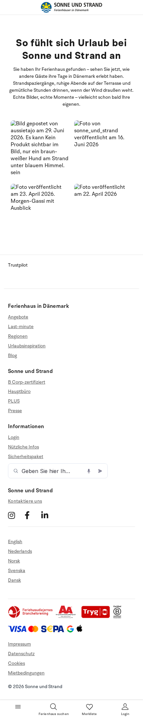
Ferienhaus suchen (54, 714)
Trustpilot (18, 265)
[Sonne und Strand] (71, 7)
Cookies (16, 663)
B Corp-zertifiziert (26, 382)
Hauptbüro (19, 391)
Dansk (14, 580)
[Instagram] (15, 515)
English (15, 542)
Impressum (19, 644)
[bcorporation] (118, 617)
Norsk (14, 561)
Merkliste (89, 714)
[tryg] (97, 617)
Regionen (18, 336)
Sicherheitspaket (25, 456)
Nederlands (20, 551)
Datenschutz (21, 654)
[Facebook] (32, 515)
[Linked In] (48, 515)
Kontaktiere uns (25, 501)
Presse (15, 411)
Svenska (16, 570)
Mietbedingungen (26, 673)
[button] (40, 149)
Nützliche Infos (23, 447)
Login (13, 437)
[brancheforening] (31, 617)
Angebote (18, 317)
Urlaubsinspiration (27, 346)
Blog (12, 355)
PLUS (14, 401)
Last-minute (21, 326)
